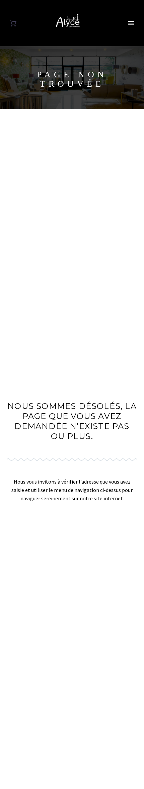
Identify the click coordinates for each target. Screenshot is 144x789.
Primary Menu (131, 23)
